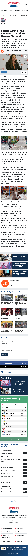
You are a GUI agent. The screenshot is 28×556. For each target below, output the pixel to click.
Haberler (3, 28)
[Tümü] (26, 372)
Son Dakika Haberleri (8, 541)
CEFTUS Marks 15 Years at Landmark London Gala (6, 317)
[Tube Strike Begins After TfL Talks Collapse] (21, 311)
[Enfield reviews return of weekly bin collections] (21, 297)
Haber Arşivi (20, 541)
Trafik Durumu (19, 531)
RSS (4, 548)
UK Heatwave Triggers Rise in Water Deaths (19, 330)
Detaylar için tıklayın (14, 439)
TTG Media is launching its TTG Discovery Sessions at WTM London (14, 15)
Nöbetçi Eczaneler (7, 528)
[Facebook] (12, 501)
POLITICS (4, 11)
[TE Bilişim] (5, 283)
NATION (10, 28)
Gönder (4, 354)
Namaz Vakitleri (7, 531)
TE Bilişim (13, 282)
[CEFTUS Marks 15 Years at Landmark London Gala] (7, 311)
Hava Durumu (20, 528)
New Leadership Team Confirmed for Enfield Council (6, 330)
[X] (15, 501)
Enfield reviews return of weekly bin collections (20, 303)
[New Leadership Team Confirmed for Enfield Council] (7, 324)
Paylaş (4, 72)
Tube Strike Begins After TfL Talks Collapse (20, 317)
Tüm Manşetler (20, 535)
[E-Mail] (11, 285)
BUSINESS (25, 11)
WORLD (11, 11)
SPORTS (17, 11)
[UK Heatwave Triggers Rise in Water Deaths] (21, 324)
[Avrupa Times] (14, 4)
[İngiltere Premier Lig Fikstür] (26, 445)
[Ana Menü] (1, 4)
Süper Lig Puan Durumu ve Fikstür (5, 536)
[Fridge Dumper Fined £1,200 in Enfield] (7, 297)
